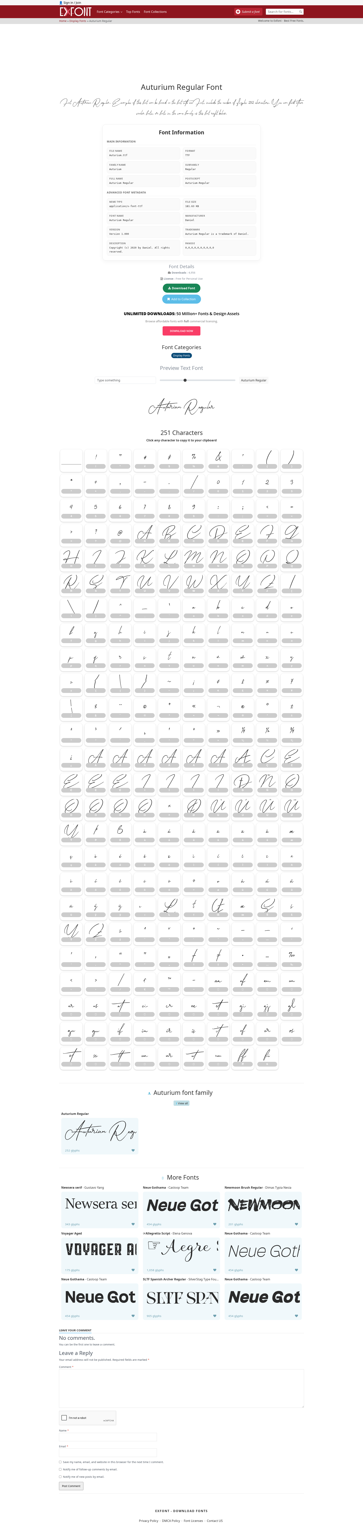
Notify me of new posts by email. (83, 1477)
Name (64, 1430)
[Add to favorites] (133, 1150)
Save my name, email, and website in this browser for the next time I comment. (113, 1462)
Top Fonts (133, 12)
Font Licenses (193, 1520)
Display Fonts (77, 20)
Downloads (179, 272)
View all (183, 1103)
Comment (66, 1367)
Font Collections (155, 12)
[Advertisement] (181, 50)
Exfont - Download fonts (181, 1511)
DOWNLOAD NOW (181, 331)
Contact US (215, 1520)
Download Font (183, 288)
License (168, 278)
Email (63, 1446)
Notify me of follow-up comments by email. (90, 1469)
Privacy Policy (148, 1520)
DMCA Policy (171, 1520)
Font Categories (108, 12)
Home (63, 20)
